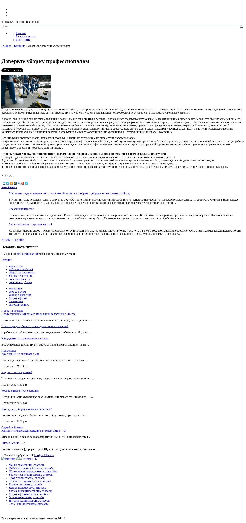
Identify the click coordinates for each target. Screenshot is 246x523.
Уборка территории (21, 275)
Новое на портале (12, 310)
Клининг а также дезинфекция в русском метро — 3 (33, 430)
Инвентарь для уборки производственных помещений (34, 326)
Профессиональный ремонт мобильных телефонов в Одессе (38, 313)
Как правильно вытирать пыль (20, 353)
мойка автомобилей (21, 269)
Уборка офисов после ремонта (20, 390)
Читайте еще (9, 187)
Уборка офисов (18, 298)
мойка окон (16, 266)
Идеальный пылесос (21, 208)
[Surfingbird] (27, 183)
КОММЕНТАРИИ (12, 239)
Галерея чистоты (26, 36)
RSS (34, 458)
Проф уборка (27, 477)
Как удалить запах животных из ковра (24, 338)
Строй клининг (28, 503)
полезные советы (19, 279)
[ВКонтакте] (4, 183)
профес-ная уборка (20, 282)
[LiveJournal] (19, 183)
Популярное (8, 350)
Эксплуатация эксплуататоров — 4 (30, 224)
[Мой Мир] (15, 183)
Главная (21, 33)
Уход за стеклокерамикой (16, 372)
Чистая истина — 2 (13, 442)
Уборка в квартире (30, 490)
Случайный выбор (12, 427)
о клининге (16, 301)
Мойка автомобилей (31, 468)
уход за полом (17, 291)
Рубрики (6, 259)
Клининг (19, 45)
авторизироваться (28, 253)
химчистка (15, 288)
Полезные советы (30, 481)
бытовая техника (19, 304)
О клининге (26, 497)
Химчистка (26, 484)
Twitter (27, 458)
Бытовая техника (29, 500)
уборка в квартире (20, 294)
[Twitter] (8, 183)
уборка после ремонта (22, 272)
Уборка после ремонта (33, 471)
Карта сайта (23, 39)
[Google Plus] (23, 183)
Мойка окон (26, 464)
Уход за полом (27, 487)
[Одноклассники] (12, 183)
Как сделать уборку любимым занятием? (26, 409)
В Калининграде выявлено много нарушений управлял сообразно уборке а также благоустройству (69, 193)
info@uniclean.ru (44, 455)
